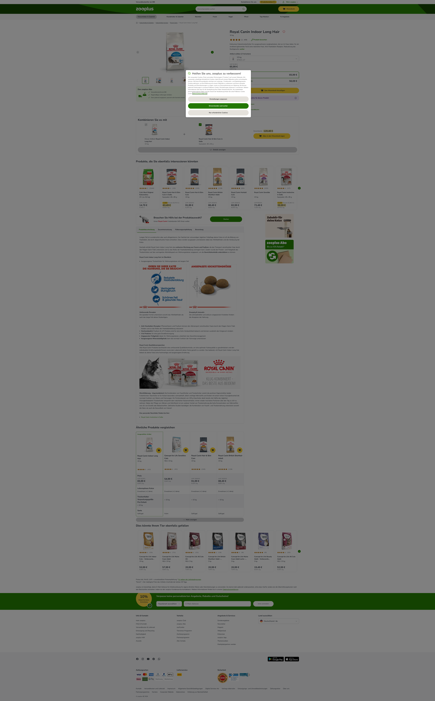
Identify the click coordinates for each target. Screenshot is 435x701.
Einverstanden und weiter (218, 106)
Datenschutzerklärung (200, 93)
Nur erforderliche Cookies (218, 113)
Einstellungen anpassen (218, 99)
